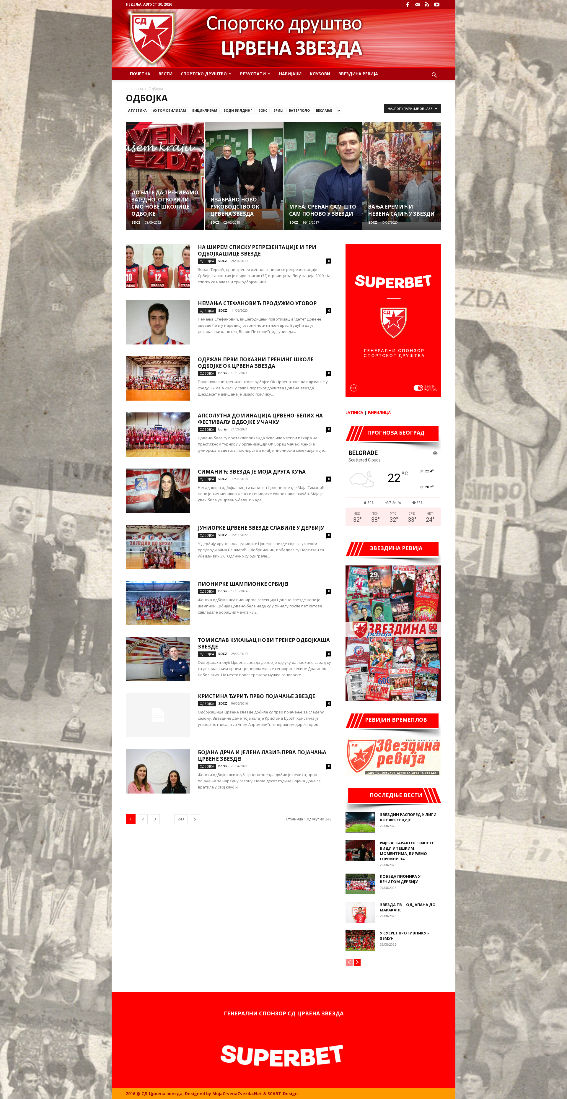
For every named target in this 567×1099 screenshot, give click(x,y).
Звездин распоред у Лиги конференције (408, 817)
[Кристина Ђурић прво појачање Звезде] (158, 715)
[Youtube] (436, 4)
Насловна (134, 88)
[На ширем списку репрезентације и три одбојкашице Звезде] (158, 266)
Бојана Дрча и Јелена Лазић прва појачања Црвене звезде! (262, 755)
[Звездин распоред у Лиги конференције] (360, 822)
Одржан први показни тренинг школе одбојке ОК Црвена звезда (256, 362)
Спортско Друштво (204, 74)
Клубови (320, 74)
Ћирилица (379, 412)
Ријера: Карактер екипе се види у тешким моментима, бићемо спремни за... (407, 850)
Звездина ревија (358, 74)
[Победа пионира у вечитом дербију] (360, 884)
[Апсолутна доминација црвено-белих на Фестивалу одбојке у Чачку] (158, 434)
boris (222, 373)
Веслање (324, 110)
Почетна (140, 74)
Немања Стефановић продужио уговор (257, 303)
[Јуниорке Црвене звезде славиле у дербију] (158, 547)
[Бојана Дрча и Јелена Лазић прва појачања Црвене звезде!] (158, 771)
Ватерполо (299, 110)
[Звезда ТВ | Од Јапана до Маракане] (360, 912)
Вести (165, 74)
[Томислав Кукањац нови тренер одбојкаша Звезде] (158, 659)
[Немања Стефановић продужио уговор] (158, 322)
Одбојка (207, 261)
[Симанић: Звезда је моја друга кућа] (158, 491)
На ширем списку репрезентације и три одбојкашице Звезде (257, 250)
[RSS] (427, 4)
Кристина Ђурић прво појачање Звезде (256, 696)
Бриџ (278, 110)
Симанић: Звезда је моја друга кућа (252, 471)
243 (181, 819)
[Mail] (417, 4)
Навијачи (290, 74)
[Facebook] (407, 4)
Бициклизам (204, 110)
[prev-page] (349, 962)
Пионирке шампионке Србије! (243, 584)
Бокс (262, 110)
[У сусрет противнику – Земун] (360, 940)
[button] (434, 76)
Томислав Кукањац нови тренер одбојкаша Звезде (264, 643)
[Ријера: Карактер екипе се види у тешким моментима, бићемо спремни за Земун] (360, 850)
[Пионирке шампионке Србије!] (158, 603)
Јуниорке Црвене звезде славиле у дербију (261, 527)
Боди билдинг (238, 110)
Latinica (354, 412)
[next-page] (195, 819)
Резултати (253, 74)
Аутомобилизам (169, 110)
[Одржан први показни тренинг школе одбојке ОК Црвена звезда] (158, 378)
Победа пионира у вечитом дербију (400, 879)
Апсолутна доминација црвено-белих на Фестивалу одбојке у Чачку (260, 418)
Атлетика (137, 110)
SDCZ (136, 222)
